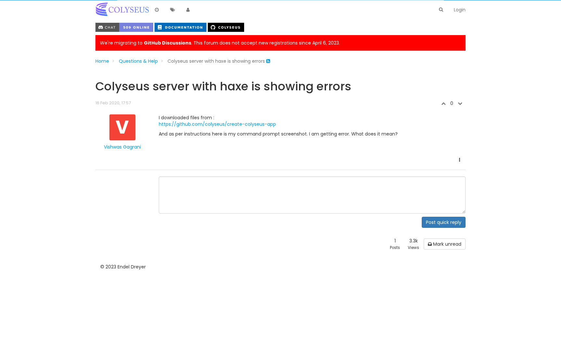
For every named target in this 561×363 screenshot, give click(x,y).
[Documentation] (181, 27)
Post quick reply (443, 222)
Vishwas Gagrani (122, 147)
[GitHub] (226, 27)
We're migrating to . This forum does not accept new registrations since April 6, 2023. (220, 43)
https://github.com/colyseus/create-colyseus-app (217, 124)
